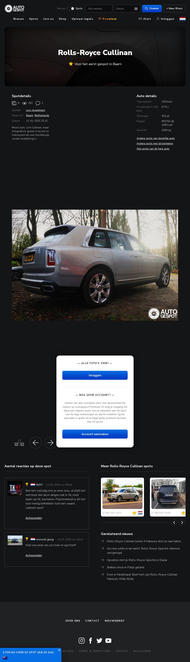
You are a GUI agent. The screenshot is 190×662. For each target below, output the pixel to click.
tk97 (39, 485)
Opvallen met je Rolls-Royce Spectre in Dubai (137, 560)
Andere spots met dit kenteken (155, 143)
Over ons (72, 621)
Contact (92, 621)
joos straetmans (35, 110)
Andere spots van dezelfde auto (156, 138)
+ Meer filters (174, 8)
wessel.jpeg (45, 539)
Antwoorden (33, 518)
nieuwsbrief (115, 621)
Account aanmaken (95, 434)
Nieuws (61, 8)
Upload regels (82, 19)
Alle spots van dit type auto (153, 148)
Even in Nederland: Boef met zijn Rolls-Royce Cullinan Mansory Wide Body (142, 577)
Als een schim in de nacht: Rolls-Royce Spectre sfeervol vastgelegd (143, 550)
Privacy (122, 651)
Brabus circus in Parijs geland (125, 567)
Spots (79, 8)
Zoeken (154, 8)
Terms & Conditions (94, 651)
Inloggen (167, 19)
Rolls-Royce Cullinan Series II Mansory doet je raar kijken (144, 541)
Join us (48, 19)
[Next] (182, 522)
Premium (109, 19)
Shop (63, 19)
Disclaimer (142, 651)
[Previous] (174, 522)
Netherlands (42, 115)
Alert (147, 19)
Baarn (29, 115)
